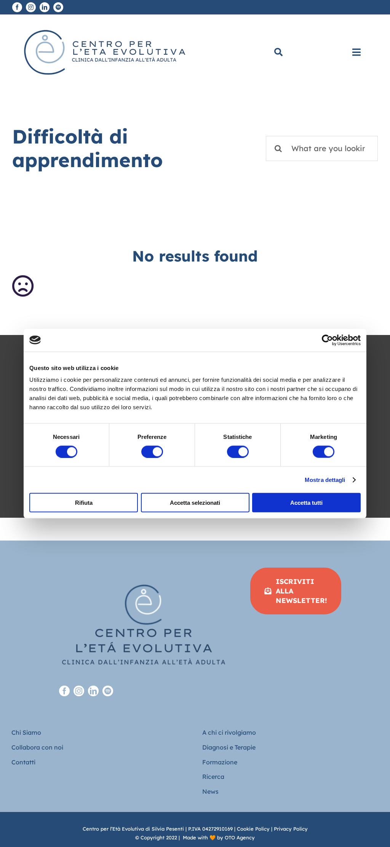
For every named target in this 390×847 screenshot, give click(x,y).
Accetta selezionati (195, 502)
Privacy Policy (291, 829)
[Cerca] (278, 52)
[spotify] (58, 7)
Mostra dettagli (325, 479)
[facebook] (17, 7)
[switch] (152, 451)
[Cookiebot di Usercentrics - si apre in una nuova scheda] (327, 340)
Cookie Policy (253, 829)
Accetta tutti (306, 502)
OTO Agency (240, 837)
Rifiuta (84, 502)
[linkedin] (45, 7)
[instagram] (31, 7)
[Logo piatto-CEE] (103, 24)
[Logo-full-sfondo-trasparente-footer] (143, 570)
